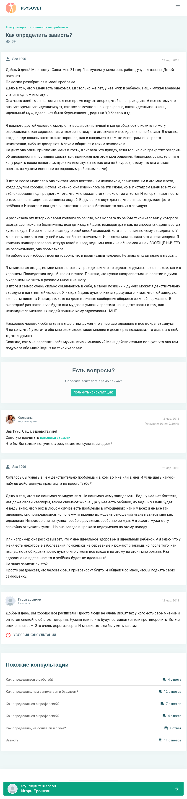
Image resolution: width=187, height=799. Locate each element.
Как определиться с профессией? (33, 704)
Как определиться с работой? (30, 679)
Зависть (12, 740)
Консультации (16, 27)
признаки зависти (55, 437)
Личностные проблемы (50, 27)
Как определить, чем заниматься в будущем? (42, 692)
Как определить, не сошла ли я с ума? (36, 728)
